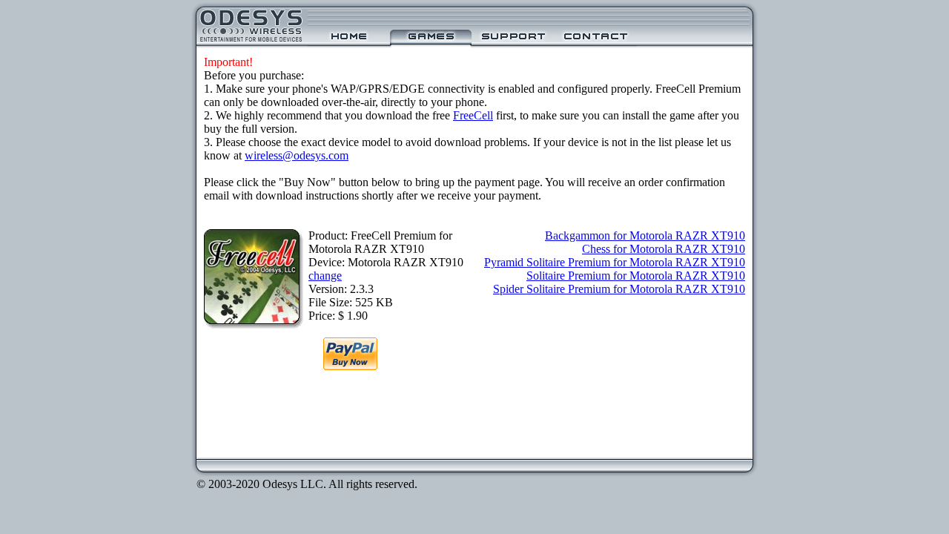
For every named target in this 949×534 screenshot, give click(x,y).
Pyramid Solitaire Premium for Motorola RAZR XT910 (614, 262)
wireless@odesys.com (296, 155)
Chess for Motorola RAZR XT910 (663, 249)
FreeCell (473, 115)
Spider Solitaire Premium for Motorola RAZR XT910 (619, 289)
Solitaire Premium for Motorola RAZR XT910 (635, 275)
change (325, 275)
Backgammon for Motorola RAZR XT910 (645, 235)
